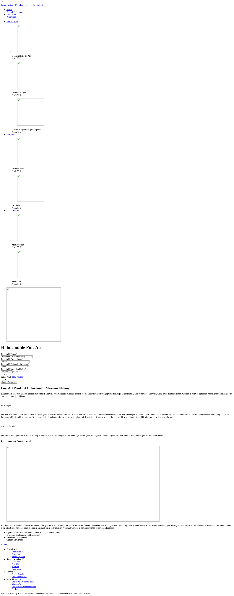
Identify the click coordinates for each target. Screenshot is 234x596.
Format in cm (12, 359)
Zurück (4, 544)
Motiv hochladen (13, 369)
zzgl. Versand (17, 377)
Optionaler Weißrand (15, 364)
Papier (9, 354)
